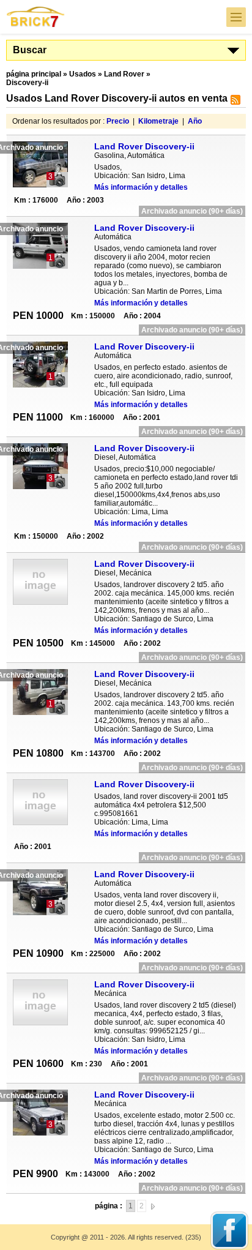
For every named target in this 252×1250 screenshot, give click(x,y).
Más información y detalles (141, 187)
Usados (82, 74)
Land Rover (124, 74)
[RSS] (234, 102)
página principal (33, 74)
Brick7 (36, 17)
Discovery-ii (27, 82)
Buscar (29, 50)
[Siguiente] (153, 1206)
